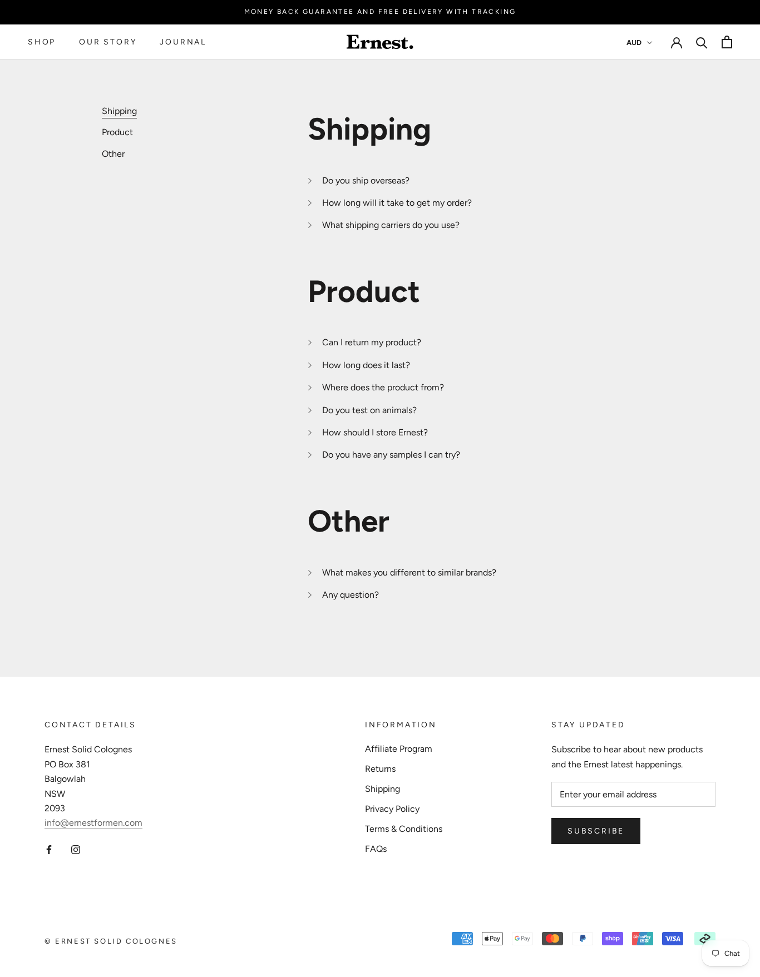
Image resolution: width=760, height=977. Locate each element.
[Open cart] (727, 42)
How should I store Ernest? (375, 432)
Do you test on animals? (369, 410)
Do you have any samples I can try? (391, 454)
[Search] (702, 42)
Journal (183, 42)
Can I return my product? (371, 342)
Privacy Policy (392, 809)
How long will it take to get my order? (397, 202)
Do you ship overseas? (365, 180)
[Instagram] (75, 849)
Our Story (107, 42)
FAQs (376, 849)
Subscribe (595, 831)
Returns (380, 768)
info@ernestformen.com (93, 822)
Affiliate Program (398, 748)
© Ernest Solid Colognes (111, 941)
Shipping (382, 788)
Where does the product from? (383, 387)
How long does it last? (366, 365)
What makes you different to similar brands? (409, 572)
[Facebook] (49, 849)
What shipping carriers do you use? (391, 225)
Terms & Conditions (403, 829)
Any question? (350, 594)
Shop (42, 42)
